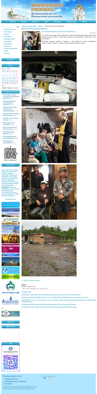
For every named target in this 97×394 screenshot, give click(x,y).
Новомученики (71, 21)
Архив (6, 50)
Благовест (16, 189)
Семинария (7, 36)
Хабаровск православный (29, 26)
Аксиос (13, 181)
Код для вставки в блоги (29, 286)
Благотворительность (7, 190)
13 (10, 78)
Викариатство (5, 195)
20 (10, 80)
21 (12, 80)
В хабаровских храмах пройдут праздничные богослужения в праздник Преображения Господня (49, 307)
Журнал (40, 26)
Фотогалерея (8, 43)
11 (5, 78)
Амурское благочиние (7, 185)
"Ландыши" (9, 171)
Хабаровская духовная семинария (15, 381)
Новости (13, 21)
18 (5, 80)
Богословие (5, 192)
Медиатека (7, 46)
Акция (16, 181)
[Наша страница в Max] (11, 371)
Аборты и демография (8, 180)
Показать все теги (10, 199)
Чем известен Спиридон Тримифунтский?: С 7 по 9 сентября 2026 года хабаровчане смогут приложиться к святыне (55, 297)
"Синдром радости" (7, 178)
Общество (35, 21)
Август (4, 68)
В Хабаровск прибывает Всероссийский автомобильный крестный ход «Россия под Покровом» (49, 304)
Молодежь (57, 21)
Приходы (31, 280)
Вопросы (11, 195)
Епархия (6, 34)
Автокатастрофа (6, 181)
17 (3, 80)
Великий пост (12, 194)
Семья (46, 21)
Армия (11, 187)
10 (3, 78)
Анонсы (5, 187)
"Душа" (11, 169)
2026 (8, 68)
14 (12, 78)
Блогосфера (8, 41)
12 (7, 78)
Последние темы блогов (10, 92)
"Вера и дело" (5, 169)
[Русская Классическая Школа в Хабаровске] (11, 318)
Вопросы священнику (10, 48)
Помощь (84, 21)
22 (14, 80)
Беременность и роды (8, 189)
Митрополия (8, 31)
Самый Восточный (9, 29)
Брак (10, 192)
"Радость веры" (13, 176)
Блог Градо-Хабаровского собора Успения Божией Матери (58, 31)
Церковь (24, 21)
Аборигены (15, 178)
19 (7, 80)
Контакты (7, 53)
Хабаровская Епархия (11, 379)
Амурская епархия (13, 183)
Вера (17, 194)
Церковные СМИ (9, 39)
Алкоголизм (5, 183)
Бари (14, 187)
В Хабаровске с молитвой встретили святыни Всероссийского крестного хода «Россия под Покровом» (51, 294)
